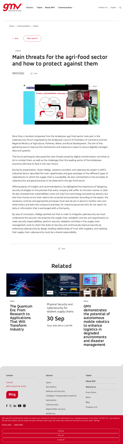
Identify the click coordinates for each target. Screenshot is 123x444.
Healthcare (50, 414)
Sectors (29, 8)
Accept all (61, 440)
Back (16, 38)
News (36, 26)
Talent (39, 8)
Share (35, 73)
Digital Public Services (55, 409)
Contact (9, 382)
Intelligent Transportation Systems (61, 396)
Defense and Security (55, 391)
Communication (65, 8)
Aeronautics (51, 387)
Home (11, 26)
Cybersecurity (52, 405)
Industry (18, 51)
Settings (61, 431)
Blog (12, 394)
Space (48, 382)
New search (32, 38)
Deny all (61, 435)
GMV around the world (16, 386)
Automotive (51, 400)
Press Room (91, 392)
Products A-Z (103, 8)
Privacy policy (7, 425)
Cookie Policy (18, 425)
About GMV (50, 8)
